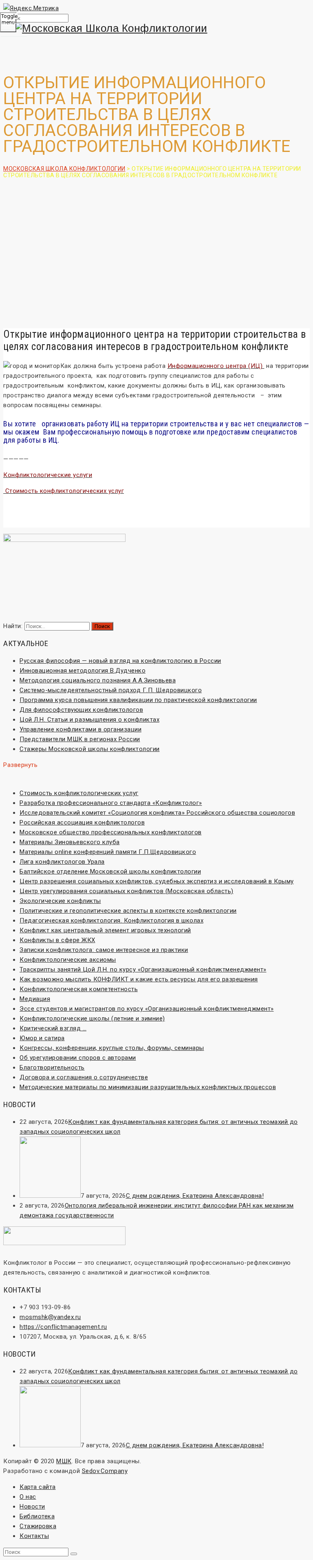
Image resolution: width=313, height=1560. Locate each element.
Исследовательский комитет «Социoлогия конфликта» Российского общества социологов (157, 812)
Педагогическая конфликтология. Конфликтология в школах (111, 920)
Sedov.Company (105, 1471)
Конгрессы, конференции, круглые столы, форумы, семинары (112, 1048)
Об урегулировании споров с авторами (78, 1057)
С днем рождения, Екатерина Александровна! (195, 1195)
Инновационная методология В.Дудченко (82, 670)
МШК (64, 1461)
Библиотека (37, 1516)
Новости (32, 1506)
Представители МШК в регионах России (80, 739)
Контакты (34, 1536)
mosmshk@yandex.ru (50, 1317)
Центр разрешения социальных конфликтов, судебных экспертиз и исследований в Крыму (157, 881)
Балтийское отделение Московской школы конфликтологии (110, 871)
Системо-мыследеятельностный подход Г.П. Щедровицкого (111, 690)
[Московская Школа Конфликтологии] (156, 28)
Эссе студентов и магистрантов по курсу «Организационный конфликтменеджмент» (147, 1008)
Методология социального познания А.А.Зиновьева (98, 680)
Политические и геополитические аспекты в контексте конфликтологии (128, 910)
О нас (28, 1496)
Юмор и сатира (42, 1038)
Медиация (35, 999)
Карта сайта (38, 1487)
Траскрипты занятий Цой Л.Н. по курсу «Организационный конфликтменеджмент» (143, 969)
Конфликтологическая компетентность (79, 989)
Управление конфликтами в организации (80, 729)
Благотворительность (52, 1067)
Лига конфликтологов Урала (62, 861)
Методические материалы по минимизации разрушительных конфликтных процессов (148, 1087)
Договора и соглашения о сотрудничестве (84, 1077)
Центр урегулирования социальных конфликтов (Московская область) (127, 891)
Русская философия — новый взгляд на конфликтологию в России (120, 660)
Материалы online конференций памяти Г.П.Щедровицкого (108, 852)
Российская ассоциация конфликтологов (82, 822)
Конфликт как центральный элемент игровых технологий (105, 930)
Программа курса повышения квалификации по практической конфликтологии (138, 700)
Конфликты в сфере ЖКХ (57, 940)
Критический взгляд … (53, 1028)
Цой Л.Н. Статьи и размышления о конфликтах (89, 719)
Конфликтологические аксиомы (68, 959)
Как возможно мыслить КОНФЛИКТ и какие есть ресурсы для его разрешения (139, 979)
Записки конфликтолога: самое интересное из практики (104, 950)
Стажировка (38, 1526)
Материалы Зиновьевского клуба (70, 842)
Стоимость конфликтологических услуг (79, 793)
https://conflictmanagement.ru (63, 1326)
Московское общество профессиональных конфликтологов (111, 832)
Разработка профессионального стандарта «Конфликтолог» (111, 803)
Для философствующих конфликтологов (81, 709)
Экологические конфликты (60, 901)
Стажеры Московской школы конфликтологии (90, 749)
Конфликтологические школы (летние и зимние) (92, 1018)
